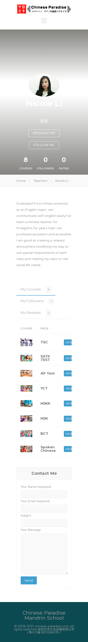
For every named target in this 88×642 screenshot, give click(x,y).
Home (21, 181)
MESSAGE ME (44, 133)
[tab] (35, 289)
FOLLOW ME (44, 145)
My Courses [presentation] (30, 289)
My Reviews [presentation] (30, 313)
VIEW (68, 342)
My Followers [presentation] (32, 301)
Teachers (40, 181)
